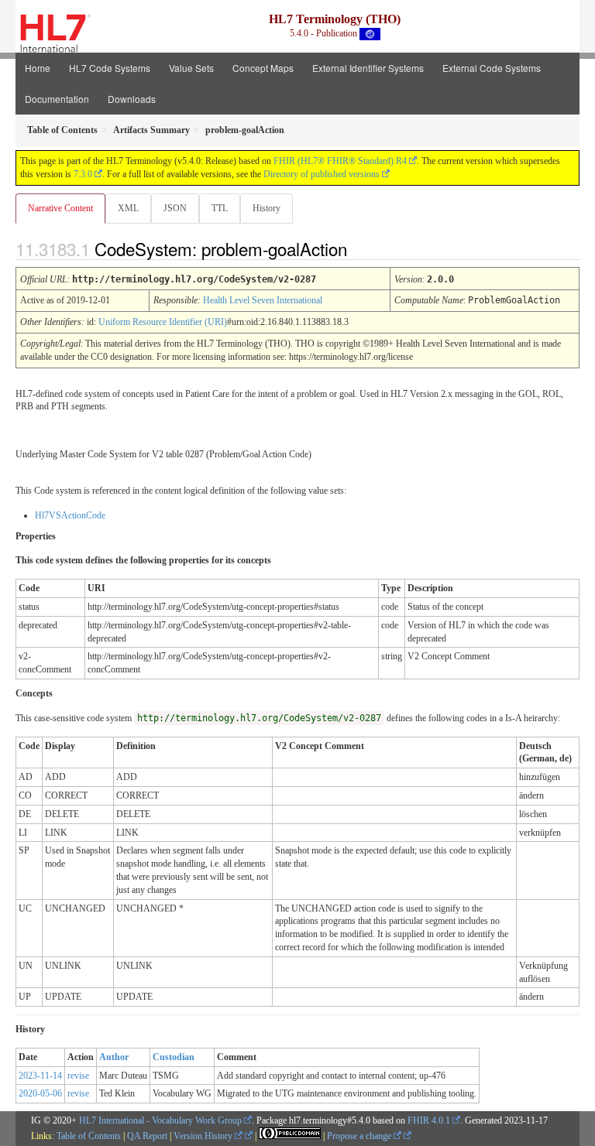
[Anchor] (360, 248)
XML (128, 208)
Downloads (132, 98)
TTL (220, 208)
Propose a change (360, 1136)
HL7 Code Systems (109, 67)
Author (114, 1057)
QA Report (147, 1136)
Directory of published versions (321, 174)
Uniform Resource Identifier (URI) (162, 321)
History (266, 208)
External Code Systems (491, 67)
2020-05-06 (40, 1093)
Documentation (57, 98)
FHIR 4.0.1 (429, 1120)
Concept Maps (263, 67)
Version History (204, 1136)
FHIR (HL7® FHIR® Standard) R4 (340, 161)
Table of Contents (89, 1136)
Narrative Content (60, 208)
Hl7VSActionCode (70, 515)
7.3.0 (83, 174)
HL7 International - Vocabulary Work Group (160, 1120)
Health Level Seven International (262, 300)
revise (78, 1075)
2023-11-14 (40, 1075)
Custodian (173, 1057)
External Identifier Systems (368, 67)
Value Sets (191, 67)
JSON (175, 208)
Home (37, 67)
